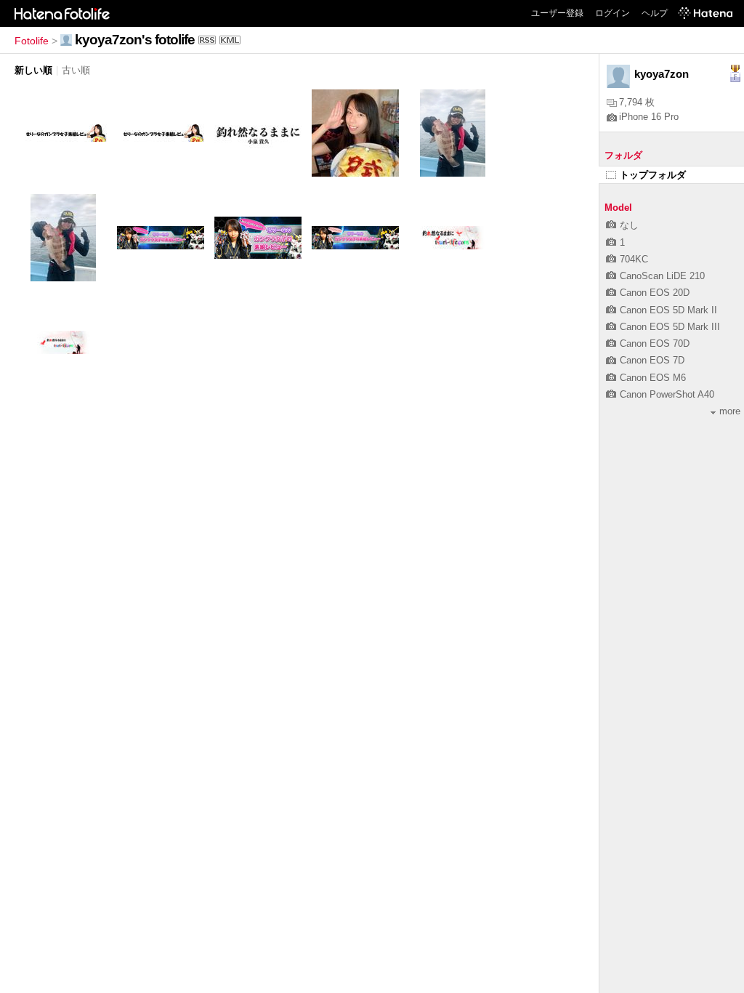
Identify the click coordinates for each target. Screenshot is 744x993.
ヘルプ (655, 13)
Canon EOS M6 (653, 377)
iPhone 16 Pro (649, 116)
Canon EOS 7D (652, 360)
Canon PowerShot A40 (667, 394)
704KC (634, 259)
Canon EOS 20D (655, 292)
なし (629, 225)
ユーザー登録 (557, 13)
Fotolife (32, 41)
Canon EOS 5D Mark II (668, 310)
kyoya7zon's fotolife (135, 39)
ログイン (612, 13)
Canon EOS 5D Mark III (670, 326)
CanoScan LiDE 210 (662, 275)
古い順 (76, 70)
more (729, 411)
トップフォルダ (653, 174)
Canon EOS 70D (655, 343)
